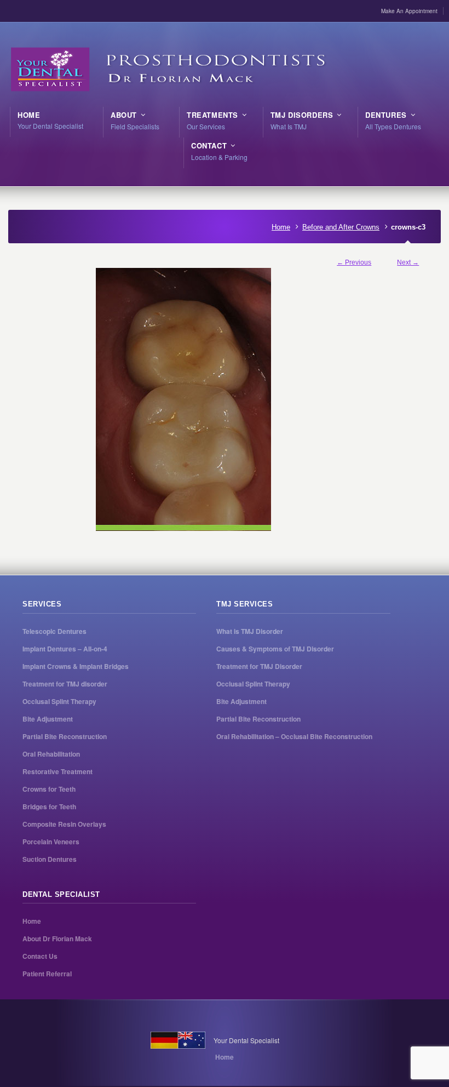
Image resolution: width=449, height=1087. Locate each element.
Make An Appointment (409, 11)
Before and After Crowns (340, 227)
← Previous (354, 262)
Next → (408, 262)
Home (281, 227)
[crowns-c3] (224, 399)
